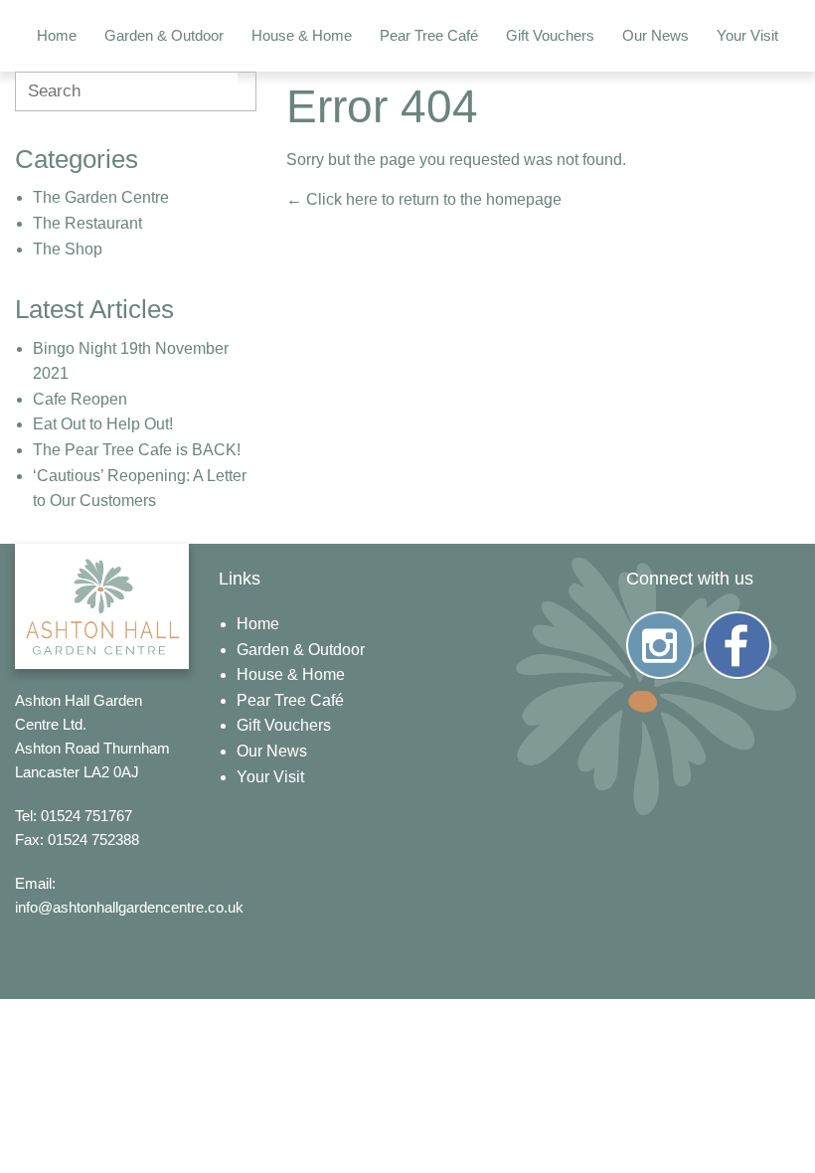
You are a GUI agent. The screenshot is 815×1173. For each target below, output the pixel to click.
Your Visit (747, 35)
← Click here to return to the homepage (424, 199)
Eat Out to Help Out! (103, 424)
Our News (655, 35)
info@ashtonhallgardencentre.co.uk (129, 907)
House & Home (301, 35)
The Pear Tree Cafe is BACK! (137, 449)
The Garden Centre (101, 197)
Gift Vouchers (550, 35)
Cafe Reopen (80, 399)
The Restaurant (87, 223)
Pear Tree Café (429, 35)
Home (57, 35)
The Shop (67, 249)
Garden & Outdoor (164, 35)
